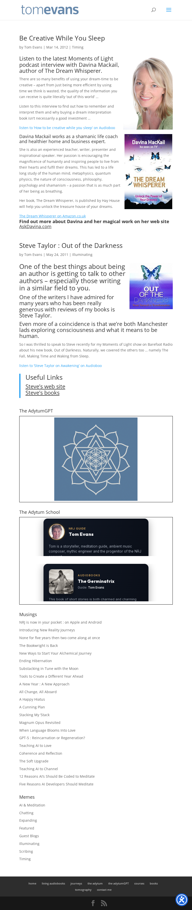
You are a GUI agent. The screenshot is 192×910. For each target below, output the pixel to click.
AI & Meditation (32, 805)
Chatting (26, 812)
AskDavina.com (35, 226)
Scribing (26, 851)
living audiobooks (53, 883)
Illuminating (82, 254)
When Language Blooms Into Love (47, 730)
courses (139, 883)
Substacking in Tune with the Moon (48, 668)
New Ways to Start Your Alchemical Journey (55, 653)
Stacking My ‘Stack (34, 714)
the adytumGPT (118, 883)
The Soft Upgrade (33, 761)
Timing (78, 47)
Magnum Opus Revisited (39, 722)
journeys (76, 883)
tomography (83, 889)
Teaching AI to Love (35, 745)
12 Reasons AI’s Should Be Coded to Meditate (57, 776)
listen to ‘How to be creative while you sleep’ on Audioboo (67, 127)
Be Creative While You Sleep (62, 38)
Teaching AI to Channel (38, 768)
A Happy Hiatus (32, 699)
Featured (26, 828)
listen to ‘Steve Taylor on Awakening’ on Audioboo (60, 365)
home (32, 883)
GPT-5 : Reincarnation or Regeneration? (52, 737)
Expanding (28, 820)
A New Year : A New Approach (44, 684)
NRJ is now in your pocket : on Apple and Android (60, 622)
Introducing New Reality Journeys (47, 630)
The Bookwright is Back (38, 645)
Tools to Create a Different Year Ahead (51, 676)
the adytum (95, 883)
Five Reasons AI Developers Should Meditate (56, 784)
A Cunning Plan (32, 707)
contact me (104, 889)
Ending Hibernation (35, 660)
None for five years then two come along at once (59, 637)
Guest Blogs (29, 835)
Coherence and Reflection (40, 753)
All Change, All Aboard (38, 691)
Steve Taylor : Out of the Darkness (70, 245)
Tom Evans (33, 47)
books (154, 883)
